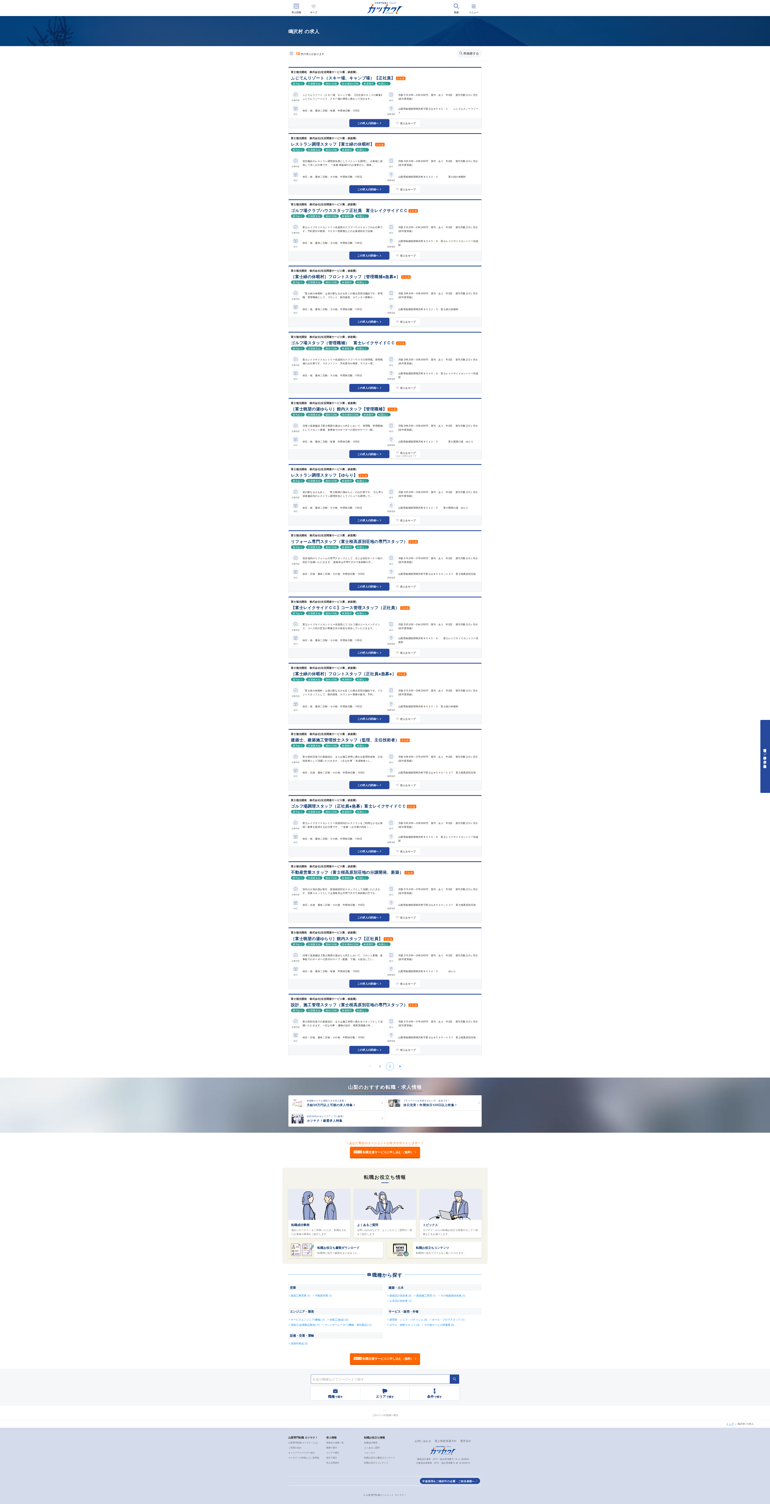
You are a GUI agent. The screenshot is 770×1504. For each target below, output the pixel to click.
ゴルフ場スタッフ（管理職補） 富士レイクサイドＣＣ (343, 342)
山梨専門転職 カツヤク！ (303, 1437)
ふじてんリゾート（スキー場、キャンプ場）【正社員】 (343, 78)
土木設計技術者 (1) (400, 1301)
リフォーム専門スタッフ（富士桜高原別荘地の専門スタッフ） (349, 541)
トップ (730, 1424)
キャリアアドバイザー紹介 (301, 1452)
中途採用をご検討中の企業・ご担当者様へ (448, 1481)
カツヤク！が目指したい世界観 (303, 1457)
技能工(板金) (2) (339, 1319)
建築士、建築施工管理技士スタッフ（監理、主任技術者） (345, 740)
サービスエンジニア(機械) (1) (308, 1319)
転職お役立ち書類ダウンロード (338, 1247)
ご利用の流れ (295, 1447)
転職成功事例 (300, 1225)
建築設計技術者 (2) (400, 1295)
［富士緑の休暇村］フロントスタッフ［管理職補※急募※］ (345, 276)
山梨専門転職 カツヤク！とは (303, 1442)
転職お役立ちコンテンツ (432, 1247)
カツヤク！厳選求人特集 (324, 1120)
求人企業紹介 (332, 1462)
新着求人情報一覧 (335, 1442)
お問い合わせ (423, 1441)
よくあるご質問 (367, 1225)
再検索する (471, 53)
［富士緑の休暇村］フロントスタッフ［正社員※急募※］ (343, 673)
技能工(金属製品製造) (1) (305, 1325)
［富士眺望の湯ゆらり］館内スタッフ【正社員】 (337, 938)
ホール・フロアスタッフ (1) (448, 1319)
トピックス (430, 1225)
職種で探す (331, 1447)
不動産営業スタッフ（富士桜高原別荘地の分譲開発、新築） (347, 872)
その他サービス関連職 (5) (439, 1325)
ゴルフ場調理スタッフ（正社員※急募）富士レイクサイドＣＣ (348, 806)
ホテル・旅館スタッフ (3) (404, 1325)
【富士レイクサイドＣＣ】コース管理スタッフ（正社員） (345, 607)
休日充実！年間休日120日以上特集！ (430, 1105)
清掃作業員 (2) (299, 1343)
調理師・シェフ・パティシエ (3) (408, 1319)
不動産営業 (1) (323, 1295)
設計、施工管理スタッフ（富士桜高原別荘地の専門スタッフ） (349, 1004)
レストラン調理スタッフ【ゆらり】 (324, 475)
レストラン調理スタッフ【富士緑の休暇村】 (332, 144)
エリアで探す (332, 1452)
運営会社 (465, 1441)
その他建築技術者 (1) (453, 1295)
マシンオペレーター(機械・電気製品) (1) (348, 1325)
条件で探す (331, 1457)
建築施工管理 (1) (426, 1295)
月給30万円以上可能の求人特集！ (331, 1105)
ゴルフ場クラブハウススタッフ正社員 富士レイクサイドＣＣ (349, 210)
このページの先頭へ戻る (385, 1415)
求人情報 (296, 12)
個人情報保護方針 (446, 1441)
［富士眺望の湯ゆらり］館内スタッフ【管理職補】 (339, 409)
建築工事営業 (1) (300, 1295)
